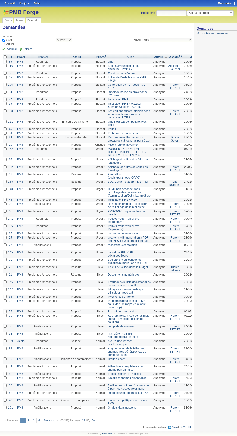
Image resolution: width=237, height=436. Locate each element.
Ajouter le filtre (141, 40)
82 (10, 373)
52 (10, 311)
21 (10, 137)
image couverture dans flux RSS (128, 392)
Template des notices (121, 326)
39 (10, 77)
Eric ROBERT (175, 183)
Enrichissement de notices (124, 373)
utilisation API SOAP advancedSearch (120, 254)
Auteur (158, 57)
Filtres (9, 36)
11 (10, 274)
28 (10, 144)
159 (10, 341)
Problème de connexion (123, 133)
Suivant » (49, 420)
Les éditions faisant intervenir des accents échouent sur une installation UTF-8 (129, 114)
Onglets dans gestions (122, 407)
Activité (20, 20)
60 (10, 211)
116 (10, 65)
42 (10, 366)
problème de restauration (124, 233)
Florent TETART (175, 86)
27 (10, 237)
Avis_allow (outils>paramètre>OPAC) (124, 176)
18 (10, 378)
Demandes (33, 20)
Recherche (148, 13)
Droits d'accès (116, 359)
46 (10, 199)
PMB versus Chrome (121, 296)
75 (10, 315)
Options (10, 43)
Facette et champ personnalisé (127, 378)
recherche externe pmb (122, 245)
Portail (112, 129)
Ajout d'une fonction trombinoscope (120, 342)
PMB (20, 61)
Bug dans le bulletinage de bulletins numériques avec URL (127, 261)
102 (10, 167)
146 (10, 282)
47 (10, 129)
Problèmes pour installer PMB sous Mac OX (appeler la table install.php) (127, 304)
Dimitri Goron (175, 139)
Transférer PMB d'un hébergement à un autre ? (124, 335)
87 (10, 61)
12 (10, 359)
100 (92, 420)
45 (10, 99)
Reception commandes (122, 311)
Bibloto (20, 341)
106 (10, 84)
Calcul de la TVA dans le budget (128, 267)
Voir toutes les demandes (212, 33)
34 (10, 301)
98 (10, 204)
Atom (175, 427)
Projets (8, 20)
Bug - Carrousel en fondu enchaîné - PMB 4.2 (124, 67)
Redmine (107, 433)
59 (10, 73)
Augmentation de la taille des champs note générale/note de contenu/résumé (127, 352)
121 (10, 121)
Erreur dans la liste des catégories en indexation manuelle (129, 283)
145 (10, 252)
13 (10, 174)
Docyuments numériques (123, 274)
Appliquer (12, 49)
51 (10, 333)
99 (10, 348)
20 (10, 267)
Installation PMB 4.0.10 (122, 199)
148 (10, 189)
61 (10, 92)
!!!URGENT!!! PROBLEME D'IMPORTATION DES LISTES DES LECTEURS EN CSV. (127, 152)
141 (10, 218)
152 (10, 149)
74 (10, 245)
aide (110, 61)
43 (10, 400)
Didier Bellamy (175, 269)
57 (10, 103)
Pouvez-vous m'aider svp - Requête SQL (124, 220)
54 (10, 133)
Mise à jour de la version (123, 144)
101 (10, 407)
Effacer (28, 49)
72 (10, 259)
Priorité (101, 57)
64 (10, 392)
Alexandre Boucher (174, 67)
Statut (8, 40)
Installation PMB (118, 99)
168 (10, 181)
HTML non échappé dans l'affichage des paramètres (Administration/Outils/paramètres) (129, 192)
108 (10, 111)
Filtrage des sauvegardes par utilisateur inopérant (126, 291)
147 (10, 289)
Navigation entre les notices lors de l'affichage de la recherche (128, 205)
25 (83, 420)
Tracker (43, 57)
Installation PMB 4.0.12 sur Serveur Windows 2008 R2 (125, 105)
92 (10, 159)
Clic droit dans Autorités (122, 73)
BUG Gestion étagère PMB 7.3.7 (128, 181)
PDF (189, 427)
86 (10, 296)
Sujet (130, 57)
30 (10, 385)
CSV (182, 427)
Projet (21, 57)
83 (10, 233)
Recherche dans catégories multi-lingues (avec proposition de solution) (129, 319)
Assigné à (175, 57)
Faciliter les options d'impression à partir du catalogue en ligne (128, 387)
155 (10, 226)
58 (10, 326)
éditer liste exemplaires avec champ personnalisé (126, 368)
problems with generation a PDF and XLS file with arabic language (129, 239)
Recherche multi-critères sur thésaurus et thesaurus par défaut (129, 139)
